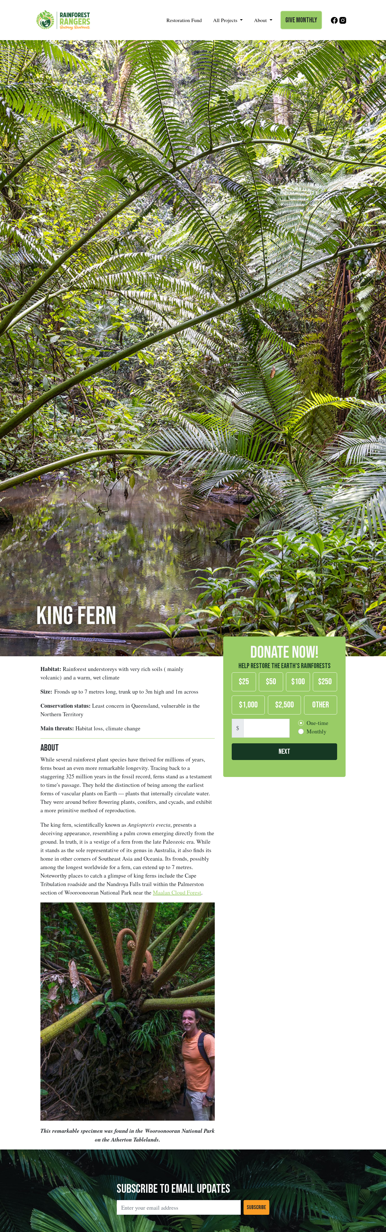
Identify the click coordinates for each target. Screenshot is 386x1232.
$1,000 (248, 705)
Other (320, 705)
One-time (317, 722)
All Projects (226, 20)
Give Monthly (301, 20)
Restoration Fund (184, 20)
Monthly (316, 731)
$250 (325, 681)
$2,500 (284, 705)
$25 (244, 681)
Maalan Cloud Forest (177, 892)
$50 (271, 681)
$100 (298, 681)
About (261, 20)
